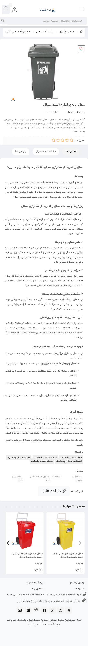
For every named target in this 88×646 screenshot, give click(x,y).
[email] (20, 611)
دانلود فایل (51, 491)
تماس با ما (37, 589)
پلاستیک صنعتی (44, 32)
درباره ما (79, 589)
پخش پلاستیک (34, 583)
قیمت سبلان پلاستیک (42, 461)
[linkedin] (28, 611)
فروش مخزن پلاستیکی (45, 457)
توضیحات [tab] (70, 151)
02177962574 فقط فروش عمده (24, 595)
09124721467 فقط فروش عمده (63, 595)
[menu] (81, 10)
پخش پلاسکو (77, 583)
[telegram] (69, 611)
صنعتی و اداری (66, 32)
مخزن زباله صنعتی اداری (18, 32)
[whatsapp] (52, 611)
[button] (80, 543)
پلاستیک (56, 477)
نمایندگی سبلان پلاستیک (69, 461)
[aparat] (36, 609)
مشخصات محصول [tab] (46, 151)
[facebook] (44, 611)
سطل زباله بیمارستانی (71, 457)
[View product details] (81, 570)
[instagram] (60, 611)
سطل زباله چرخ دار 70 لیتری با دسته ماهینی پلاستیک (68, 555)
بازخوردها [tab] (20, 151)
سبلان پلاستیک (73, 112)
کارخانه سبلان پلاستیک (18, 457)
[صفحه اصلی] (81, 32)
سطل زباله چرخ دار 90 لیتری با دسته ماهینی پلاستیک (28, 555)
